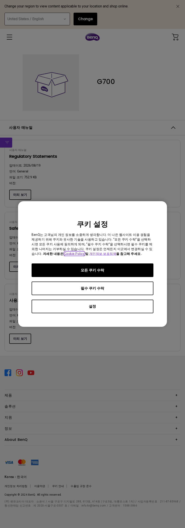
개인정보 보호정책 (102, 254)
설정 (92, 306)
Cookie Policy (74, 254)
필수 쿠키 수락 (92, 288)
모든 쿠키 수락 (92, 270)
